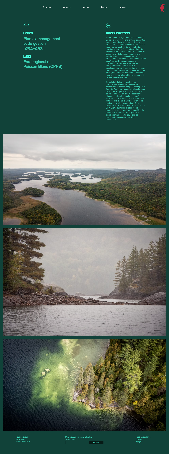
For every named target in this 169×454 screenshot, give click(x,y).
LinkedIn (138, 442)
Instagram (139, 441)
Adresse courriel (70, 439)
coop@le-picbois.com (23, 441)
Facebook (139, 439)
